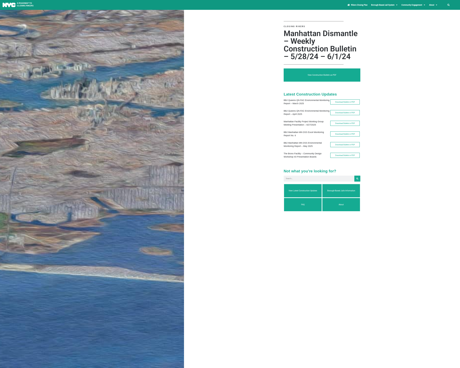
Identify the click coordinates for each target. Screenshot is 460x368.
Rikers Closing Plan (359, 4)
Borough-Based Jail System (382, 4)
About (431, 4)
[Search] (357, 179)
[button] (449, 5)
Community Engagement (411, 4)
